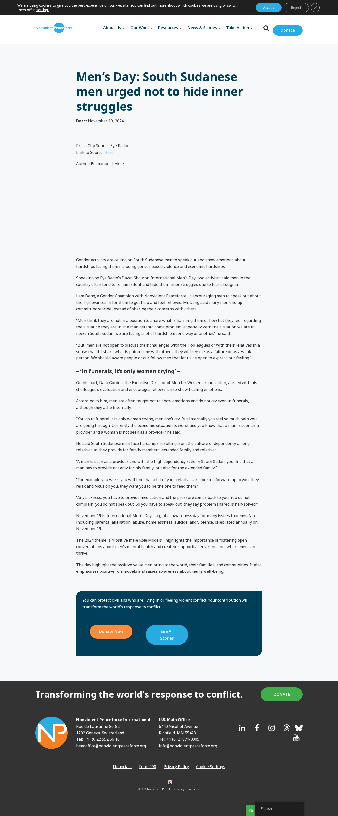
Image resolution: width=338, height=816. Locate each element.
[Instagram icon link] (271, 728)
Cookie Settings (210, 766)
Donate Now (111, 631)
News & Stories (202, 27)
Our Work (139, 27)
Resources (168, 27)
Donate (288, 30)
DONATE (282, 694)
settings (42, 10)
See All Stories (167, 635)
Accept (268, 7)
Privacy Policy (176, 766)
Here (109, 152)
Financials (122, 766)
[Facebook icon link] (257, 728)
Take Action (237, 27)
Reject (296, 7)
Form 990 (147, 766)
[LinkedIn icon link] (242, 728)
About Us (112, 27)
